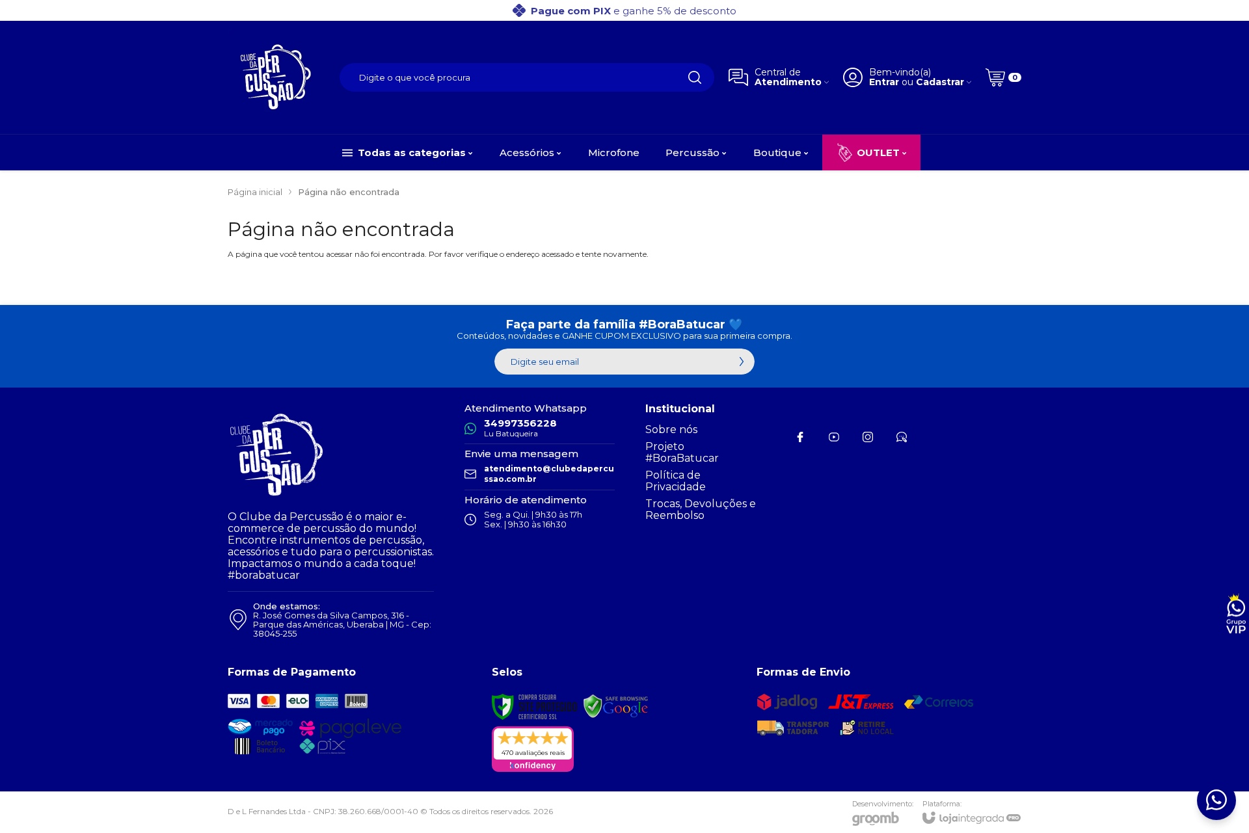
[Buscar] (695, 77)
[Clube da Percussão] (276, 77)
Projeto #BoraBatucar (682, 452)
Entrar (884, 82)
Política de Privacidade (675, 481)
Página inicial (255, 192)
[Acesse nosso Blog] (901, 437)
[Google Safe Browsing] (616, 706)
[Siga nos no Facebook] (800, 437)
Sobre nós (671, 429)
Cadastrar (940, 82)
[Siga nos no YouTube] (834, 437)
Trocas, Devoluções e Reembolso (700, 509)
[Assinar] (742, 362)
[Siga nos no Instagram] (867, 437)
